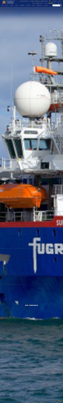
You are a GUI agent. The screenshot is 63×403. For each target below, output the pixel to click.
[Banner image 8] (35, 305)
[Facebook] (58, 3)
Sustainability (22, 5)
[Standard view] (49, 3)
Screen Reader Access (37, 3)
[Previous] (10, 208)
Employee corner (39, 5)
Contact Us (60, 1)
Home (2, 5)
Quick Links (46, 5)
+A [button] (46, 3)
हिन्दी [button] (61, 3)
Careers (33, 5)
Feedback (32, 1)
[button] (60, 401)
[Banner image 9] (37, 305)
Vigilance (55, 1)
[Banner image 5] (31, 305)
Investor (16, 5)
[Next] (52, 208)
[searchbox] (57, 5)
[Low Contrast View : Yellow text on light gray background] (52, 3)
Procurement (28, 5)
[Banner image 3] (28, 305)
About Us (6, 5)
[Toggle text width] (54, 3)
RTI (50, 1)
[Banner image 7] (34, 305)
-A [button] (43, 3)
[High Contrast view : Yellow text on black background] (50, 3)
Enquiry (38, 1)
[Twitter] (56, 3)
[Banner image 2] (27, 305)
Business (11, 5)
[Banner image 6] (32, 305)
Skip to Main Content (25, 1)
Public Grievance (45, 1)
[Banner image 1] (25, 305)
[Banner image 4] (30, 305)
